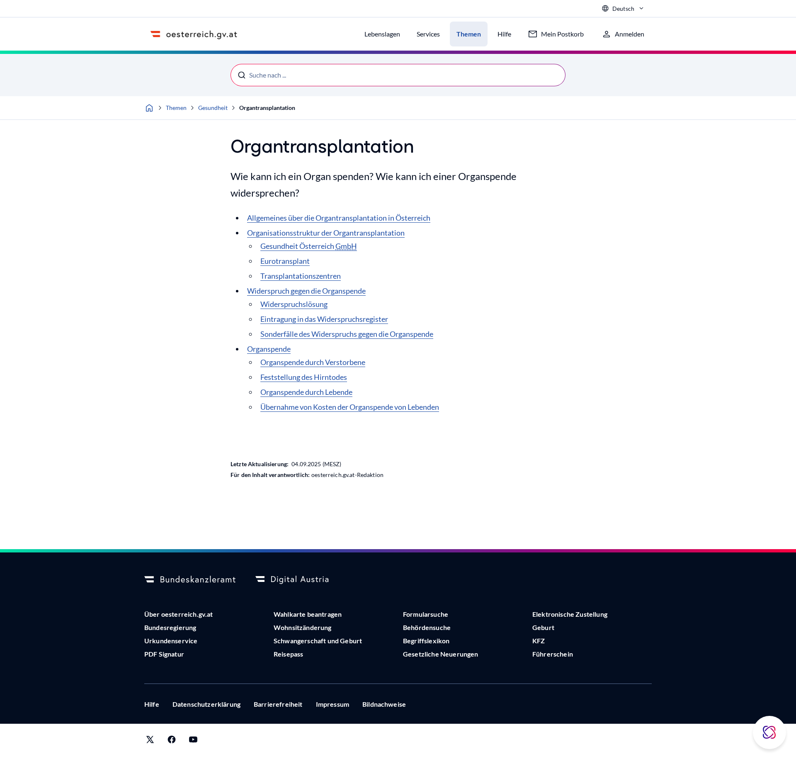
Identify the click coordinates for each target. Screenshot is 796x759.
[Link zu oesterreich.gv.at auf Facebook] (171, 741)
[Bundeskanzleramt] (189, 580)
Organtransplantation (267, 107)
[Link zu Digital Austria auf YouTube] (193, 741)
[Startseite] (149, 108)
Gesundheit (213, 107)
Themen (176, 107)
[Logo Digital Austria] (301, 580)
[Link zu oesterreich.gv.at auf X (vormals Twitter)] (150, 741)
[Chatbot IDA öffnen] (769, 732)
